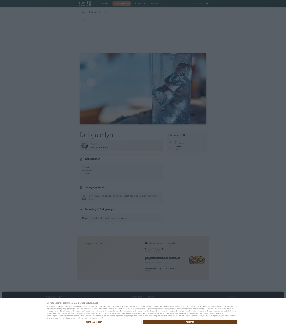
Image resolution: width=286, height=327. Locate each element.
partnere (61, 306)
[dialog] (143, 312)
